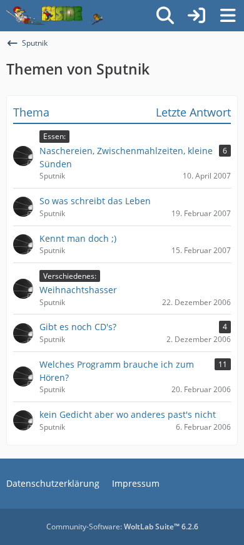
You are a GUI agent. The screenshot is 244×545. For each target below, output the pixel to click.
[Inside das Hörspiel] (55, 15)
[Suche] (165, 15)
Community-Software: (122, 526)
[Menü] (227, 15)
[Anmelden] (196, 15)
